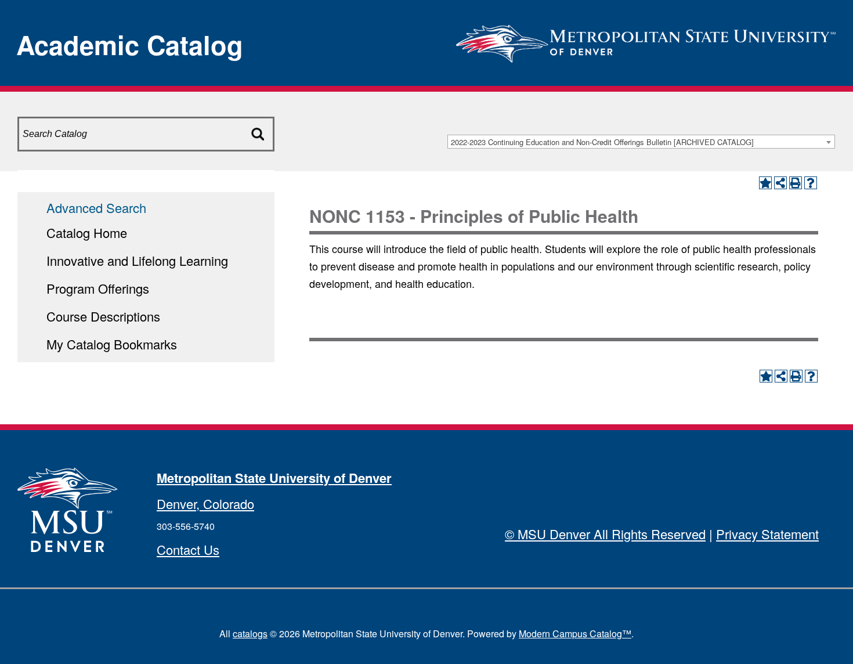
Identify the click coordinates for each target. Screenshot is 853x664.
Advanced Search (96, 207)
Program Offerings (97, 288)
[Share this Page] (780, 182)
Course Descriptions (103, 316)
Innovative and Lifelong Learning (137, 260)
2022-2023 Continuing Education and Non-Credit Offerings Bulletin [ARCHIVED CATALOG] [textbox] (602, 141)
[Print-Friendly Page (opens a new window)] (795, 182)
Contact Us (188, 549)
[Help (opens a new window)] (810, 182)
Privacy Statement (767, 534)
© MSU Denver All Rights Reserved (605, 534)
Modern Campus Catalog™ (575, 633)
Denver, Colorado (205, 504)
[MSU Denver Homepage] (646, 40)
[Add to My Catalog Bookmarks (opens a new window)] (765, 182)
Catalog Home (86, 232)
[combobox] (641, 142)
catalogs (250, 633)
